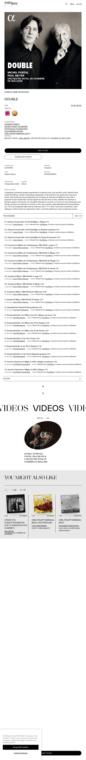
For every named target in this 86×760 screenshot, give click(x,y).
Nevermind (63, 526)
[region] (20, 744)
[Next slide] (14, 490)
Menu (72, 4)
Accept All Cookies (20, 747)
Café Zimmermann (39, 526)
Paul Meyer (24, 138)
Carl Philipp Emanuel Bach (17, 134)
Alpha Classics (10, 174)
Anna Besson (73, 526)
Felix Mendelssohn (13, 131)
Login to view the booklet (16, 92)
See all (40, 418)
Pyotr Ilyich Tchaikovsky (16, 129)
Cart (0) (79, 4)
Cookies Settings (20, 753)
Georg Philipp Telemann (15, 126)
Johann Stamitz (11, 124)
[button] (43, 378)
